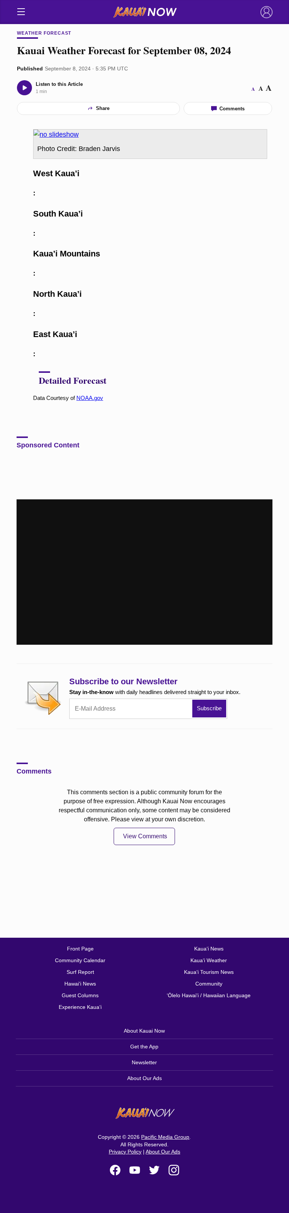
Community (208, 984)
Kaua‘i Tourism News (209, 972)
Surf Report (80, 972)
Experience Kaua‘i (80, 1007)
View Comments (145, 836)
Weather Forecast (44, 33)
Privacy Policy (125, 1152)
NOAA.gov (89, 398)
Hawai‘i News (80, 984)
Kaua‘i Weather (208, 960)
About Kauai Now (144, 1031)
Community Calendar (80, 960)
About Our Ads (144, 1078)
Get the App (144, 1047)
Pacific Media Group (165, 1137)
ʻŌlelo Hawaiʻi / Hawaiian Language (209, 995)
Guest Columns (80, 995)
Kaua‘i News (209, 949)
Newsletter (144, 1062)
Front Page (80, 949)
